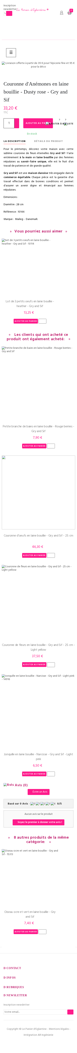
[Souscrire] (9, 13)
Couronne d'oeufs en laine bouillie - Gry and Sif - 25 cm (38, 535)
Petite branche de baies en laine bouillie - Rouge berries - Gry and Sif (38, 429)
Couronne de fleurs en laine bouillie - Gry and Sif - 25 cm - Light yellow (38, 647)
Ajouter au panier (38, 123)
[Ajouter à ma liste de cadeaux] (59, 124)
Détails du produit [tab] (48, 141)
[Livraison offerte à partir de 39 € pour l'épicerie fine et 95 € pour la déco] (38, 65)
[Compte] (62, 13)
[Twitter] (38, 1043)
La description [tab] (15, 141)
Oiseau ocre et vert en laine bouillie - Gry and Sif (29, 914)
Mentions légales (59, 1029)
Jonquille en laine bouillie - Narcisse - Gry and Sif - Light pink (38, 757)
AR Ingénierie (45, 1035)
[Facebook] (30, 1043)
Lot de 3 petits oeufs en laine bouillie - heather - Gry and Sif (30, 304)
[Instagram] (47, 1043)
